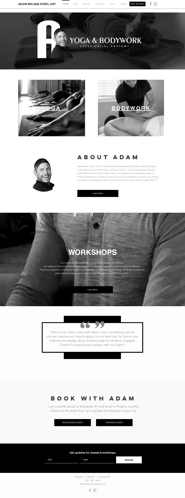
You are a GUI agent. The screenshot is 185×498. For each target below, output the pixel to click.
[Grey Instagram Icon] (155, 4)
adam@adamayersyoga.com (92, 484)
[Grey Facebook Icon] (150, 4)
